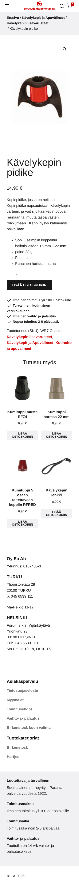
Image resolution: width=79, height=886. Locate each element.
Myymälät (15, 700)
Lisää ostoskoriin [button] (22, 435)
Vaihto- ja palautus (23, 718)
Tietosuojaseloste (22, 690)
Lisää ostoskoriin (29, 285)
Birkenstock (17, 747)
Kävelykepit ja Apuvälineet (43, 18)
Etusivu (13, 18)
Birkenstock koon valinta (29, 727)
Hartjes (13, 757)
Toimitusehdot (19, 709)
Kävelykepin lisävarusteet (27, 23)
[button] (7, 5)
